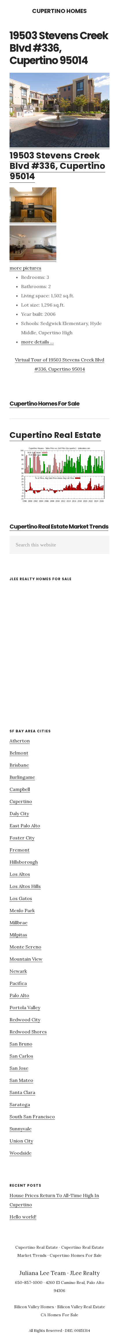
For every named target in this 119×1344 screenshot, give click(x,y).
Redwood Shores (28, 1032)
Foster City (22, 838)
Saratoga (20, 1104)
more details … (37, 342)
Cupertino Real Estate (55, 435)
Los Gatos (21, 898)
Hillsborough (24, 862)
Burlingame (22, 777)
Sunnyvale (20, 1129)
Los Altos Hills (25, 886)
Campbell (20, 789)
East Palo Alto (25, 825)
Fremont (19, 850)
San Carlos (21, 1056)
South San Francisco (32, 1116)
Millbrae (18, 922)
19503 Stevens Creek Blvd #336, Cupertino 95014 (57, 165)
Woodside (20, 1153)
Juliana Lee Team (42, 1273)
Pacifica (18, 983)
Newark (18, 971)
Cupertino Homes (59, 11)
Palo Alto (19, 995)
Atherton (20, 741)
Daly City (19, 813)
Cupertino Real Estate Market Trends (59, 526)
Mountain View (26, 959)
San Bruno (21, 1044)
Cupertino (21, 801)
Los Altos (20, 874)
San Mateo (21, 1080)
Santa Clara (22, 1092)
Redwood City (25, 1019)
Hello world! (23, 1217)
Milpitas (18, 935)
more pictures (25, 268)
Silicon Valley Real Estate (81, 1306)
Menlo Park (22, 910)
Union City (21, 1141)
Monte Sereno (25, 947)
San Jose (19, 1068)
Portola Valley (25, 1007)
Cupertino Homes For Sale (44, 404)
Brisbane (19, 765)
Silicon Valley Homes (34, 1306)
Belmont (19, 753)
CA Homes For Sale (59, 1314)
